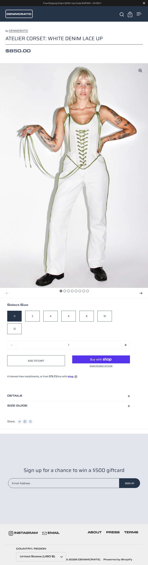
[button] (141, 293)
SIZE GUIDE (17, 406)
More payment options (101, 366)
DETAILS (14, 396)
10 (104, 316)
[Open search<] (122, 14)
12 (14, 328)
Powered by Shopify (117, 560)
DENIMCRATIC (18, 30)
